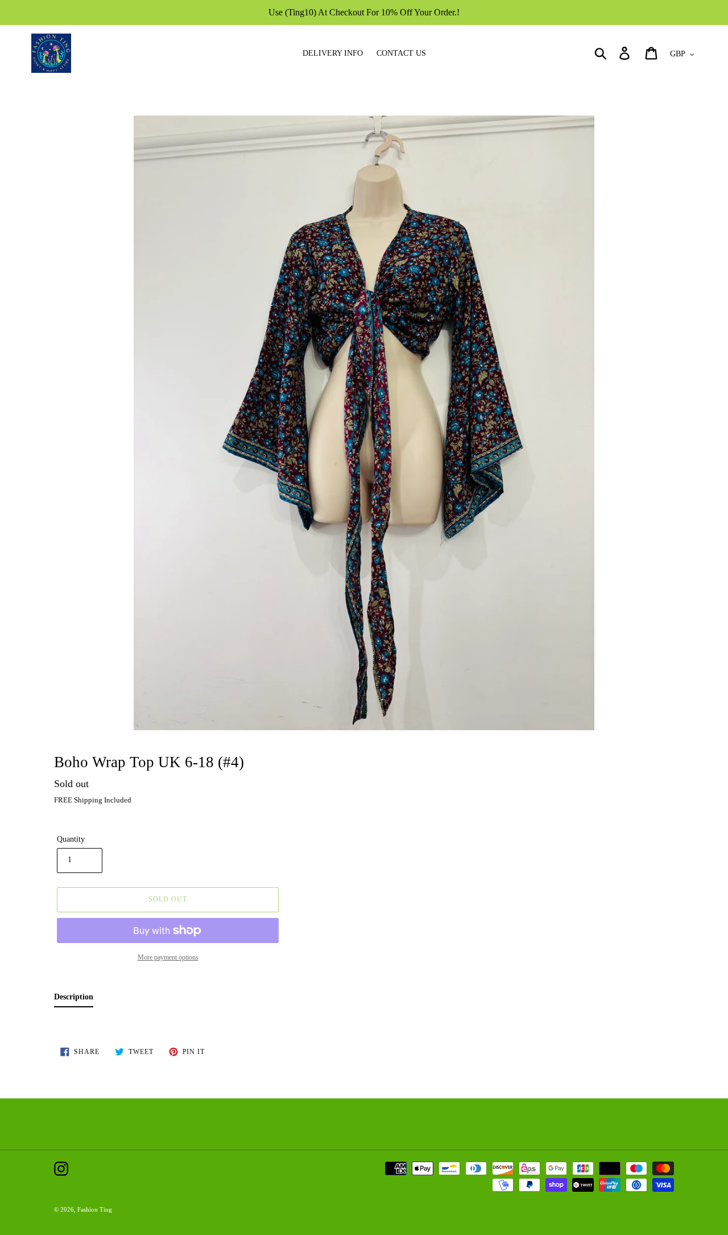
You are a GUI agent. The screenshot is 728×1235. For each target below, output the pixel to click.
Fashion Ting (94, 1209)
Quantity (71, 839)
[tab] (73, 999)
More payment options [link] (168, 957)
